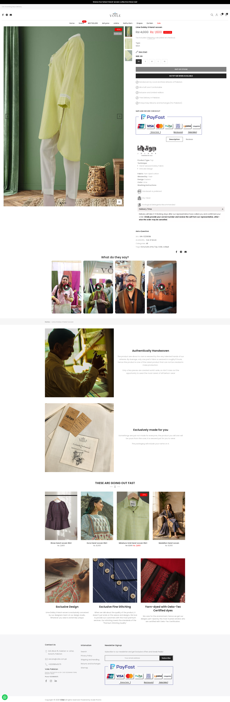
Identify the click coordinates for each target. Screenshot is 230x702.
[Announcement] (115, 2)
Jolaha (116, 23)
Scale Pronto (96, 700)
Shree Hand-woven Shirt (61, 543)
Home (72, 23)
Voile (160, 247)
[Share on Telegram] (7, 14)
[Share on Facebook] (3, 14)
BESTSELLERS (93, 23)
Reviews (189, 139)
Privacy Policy (86, 655)
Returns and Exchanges (90, 664)
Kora (143, 247)
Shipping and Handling (90, 659)
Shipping (151, 38)
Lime (152, 247)
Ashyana (105, 23)
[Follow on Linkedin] (56, 681)
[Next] (119, 116)
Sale (159, 23)
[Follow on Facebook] (46, 681)
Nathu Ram (127, 23)
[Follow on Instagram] (51, 681)
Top (156, 247)
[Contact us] (5, 697)
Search (84, 651)
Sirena (82, 23)
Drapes (140, 23)
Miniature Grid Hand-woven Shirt (133, 543)
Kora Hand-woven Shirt (97, 543)
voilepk (166, 247)
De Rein (150, 23)
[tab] (181, 209)
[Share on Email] (11, 14)
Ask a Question (142, 231)
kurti (147, 247)
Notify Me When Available (181, 76)
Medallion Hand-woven (169, 543)
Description (174, 139)
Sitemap (84, 668)
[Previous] (7, 116)
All (147, 243)
